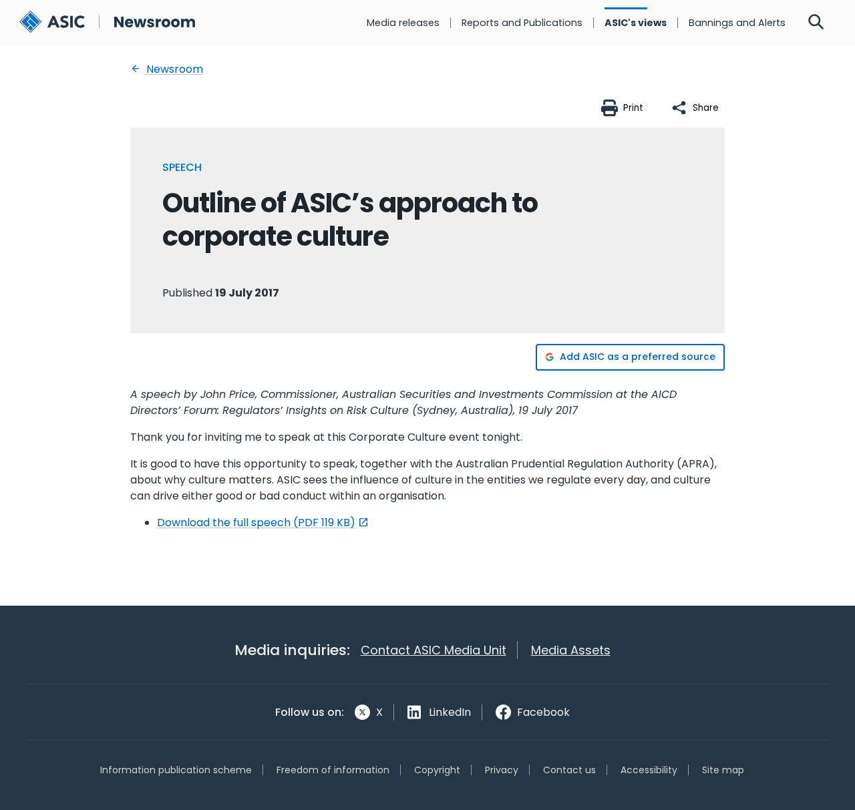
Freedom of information (333, 770)
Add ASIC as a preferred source (637, 356)
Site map (723, 770)
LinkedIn (450, 712)
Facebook (543, 712)
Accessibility (649, 770)
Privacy (501, 770)
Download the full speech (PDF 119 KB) (256, 522)
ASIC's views (636, 22)
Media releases (403, 22)
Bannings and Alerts (737, 22)
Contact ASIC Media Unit (433, 650)
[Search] (816, 22)
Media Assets (571, 650)
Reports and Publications (522, 22)
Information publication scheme (176, 770)
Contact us (569, 770)
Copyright (437, 770)
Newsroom (173, 69)
